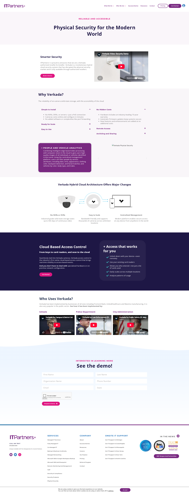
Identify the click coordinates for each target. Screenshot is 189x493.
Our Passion (83, 455)
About (82, 440)
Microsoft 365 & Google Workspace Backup (61, 458)
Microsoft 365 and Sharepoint (56, 462)
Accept (125, 490)
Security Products (53, 477)
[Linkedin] (15, 454)
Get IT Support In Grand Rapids (115, 443)
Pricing (82, 458)
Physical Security (52, 481)
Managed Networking (54, 455)
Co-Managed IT (52, 447)
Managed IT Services (54, 440)
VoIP (48, 469)
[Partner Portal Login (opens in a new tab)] (183, 5)
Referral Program (85, 462)
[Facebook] (11, 454)
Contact (152, 6)
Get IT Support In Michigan (113, 440)
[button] (66, 111)
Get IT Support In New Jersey (114, 451)
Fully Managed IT (52, 443)
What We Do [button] (108, 6)
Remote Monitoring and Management (59, 466)
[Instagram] (19, 454)
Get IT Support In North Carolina (115, 458)
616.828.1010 (13, 445)
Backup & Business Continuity (57, 451)
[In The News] (178, 436)
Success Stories (133, 6)
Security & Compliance (54, 473)
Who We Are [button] (120, 6)
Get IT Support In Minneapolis (114, 447)
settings (110, 491)
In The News (167, 436)
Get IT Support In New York (113, 455)
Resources (144, 6)
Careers (82, 451)
